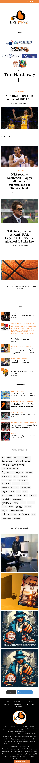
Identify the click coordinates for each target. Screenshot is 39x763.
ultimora (24, 514)
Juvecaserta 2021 (24, 369)
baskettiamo (22, 460)
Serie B (32, 369)
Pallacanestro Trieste (23, 335)
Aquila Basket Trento (30, 323)
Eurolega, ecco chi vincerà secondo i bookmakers (21, 362)
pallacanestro (10, 502)
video (31, 346)
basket (25, 457)
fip (14, 480)
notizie (6, 499)
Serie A (28, 284)
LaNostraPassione (7, 488)
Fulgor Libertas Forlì (27, 330)
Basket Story (15, 401)
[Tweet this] (5, 137)
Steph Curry (28, 506)
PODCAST (19, 706)
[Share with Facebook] (2, 137)
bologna (29, 472)
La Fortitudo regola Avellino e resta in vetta (23, 436)
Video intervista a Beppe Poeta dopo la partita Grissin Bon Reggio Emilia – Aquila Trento (23, 351)
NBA (16, 91)
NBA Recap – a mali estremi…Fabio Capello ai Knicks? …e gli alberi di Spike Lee (19, 236)
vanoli (33, 514)
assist (16, 457)
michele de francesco (8, 495)
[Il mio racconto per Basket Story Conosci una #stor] (19, 629)
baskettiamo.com (13, 464)
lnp (18, 491)
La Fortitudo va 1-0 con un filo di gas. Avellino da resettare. (24, 426)
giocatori (22, 480)
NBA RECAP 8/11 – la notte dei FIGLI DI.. (19, 97)
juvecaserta (16, 484)
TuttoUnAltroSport (16, 510)
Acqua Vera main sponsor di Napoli (19, 286)
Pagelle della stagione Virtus (22, 315)
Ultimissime (21, 91)
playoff (23, 503)
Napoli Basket (21, 284)
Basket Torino (21, 328)
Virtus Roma (16, 518)
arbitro (9, 457)
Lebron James (25, 488)
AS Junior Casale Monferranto (20, 325)
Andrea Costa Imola (17, 323)
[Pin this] (10, 137)
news (33, 495)
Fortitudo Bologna (17, 422)
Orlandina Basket (25, 331)
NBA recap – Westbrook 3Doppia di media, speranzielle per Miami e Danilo (19, 181)
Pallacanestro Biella (17, 333)
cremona (24, 476)
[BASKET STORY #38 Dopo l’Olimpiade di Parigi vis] (19, 591)
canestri (6, 476)
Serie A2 (23, 336)
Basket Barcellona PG (20, 326)
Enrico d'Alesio (23, 103)
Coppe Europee (23, 358)
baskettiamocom (10, 468)
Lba (16, 487)
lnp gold (25, 491)
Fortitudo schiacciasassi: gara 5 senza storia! (24, 415)
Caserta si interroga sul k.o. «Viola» (22, 372)
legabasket (8, 491)
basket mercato (7, 461)
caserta (16, 476)
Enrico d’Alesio (6, 480)
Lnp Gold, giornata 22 (20, 339)
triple (4, 510)
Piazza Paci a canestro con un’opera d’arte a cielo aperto (23, 394)
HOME (7, 702)
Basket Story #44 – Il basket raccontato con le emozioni (22, 405)
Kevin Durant (25, 483)
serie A (10, 507)
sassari (4, 506)
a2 (3, 457)
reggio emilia (31, 503)
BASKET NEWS (17, 704)
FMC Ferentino (15, 330)
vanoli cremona (6, 518)
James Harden (6, 484)
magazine (23, 401)
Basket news (12, 284)
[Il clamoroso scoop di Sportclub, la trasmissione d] (19, 553)
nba (25, 495)
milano (19, 495)
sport (19, 506)
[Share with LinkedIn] (7, 137)
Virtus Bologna (28, 313)
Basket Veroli (31, 328)
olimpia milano (17, 499)
